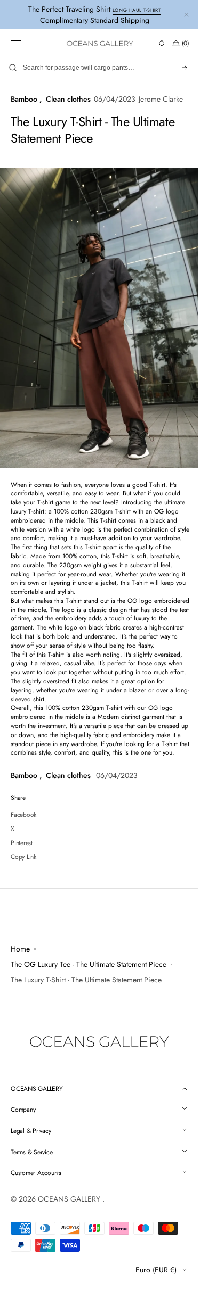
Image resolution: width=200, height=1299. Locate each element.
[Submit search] (176, 68)
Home (20, 978)
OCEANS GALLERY (70, 1226)
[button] (16, 43)
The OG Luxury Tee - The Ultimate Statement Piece (88, 993)
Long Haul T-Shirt (137, 9)
